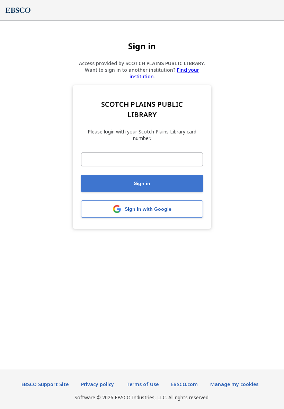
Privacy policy (97, 384)
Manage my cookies (234, 384)
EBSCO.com (184, 384)
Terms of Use (142, 384)
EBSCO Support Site (45, 384)
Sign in (142, 183)
